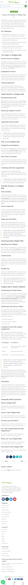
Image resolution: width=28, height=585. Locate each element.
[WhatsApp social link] (17, 456)
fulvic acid (7, 106)
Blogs (3, 538)
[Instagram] (7, 499)
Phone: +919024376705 (7, 567)
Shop (3, 534)
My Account (4, 529)
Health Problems (5, 505)
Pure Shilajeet (17, 249)
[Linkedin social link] (14, 456)
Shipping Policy (5, 548)
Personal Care (5, 507)
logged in (9, 470)
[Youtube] (14, 499)
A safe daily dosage (13, 150)
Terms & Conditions (6, 551)
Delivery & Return (6, 555)
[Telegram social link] (20, 456)
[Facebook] (3, 499)
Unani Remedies (5, 514)
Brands (3, 541)
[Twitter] (11, 499)
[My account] (26, 2)
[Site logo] (14, 2)
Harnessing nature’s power (14, 66)
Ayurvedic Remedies (6, 512)
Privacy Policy (5, 553)
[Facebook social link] (7, 456)
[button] (3, 582)
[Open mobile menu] (1, 2)
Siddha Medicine (5, 516)
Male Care (4, 519)
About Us (4, 531)
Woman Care (5, 521)
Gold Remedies (5, 510)
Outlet (3, 536)
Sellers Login (4, 543)
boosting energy (5, 198)
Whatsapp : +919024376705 (8, 571)
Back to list (14, 461)
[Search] (25, 6)
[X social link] (10, 456)
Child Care (4, 523)
